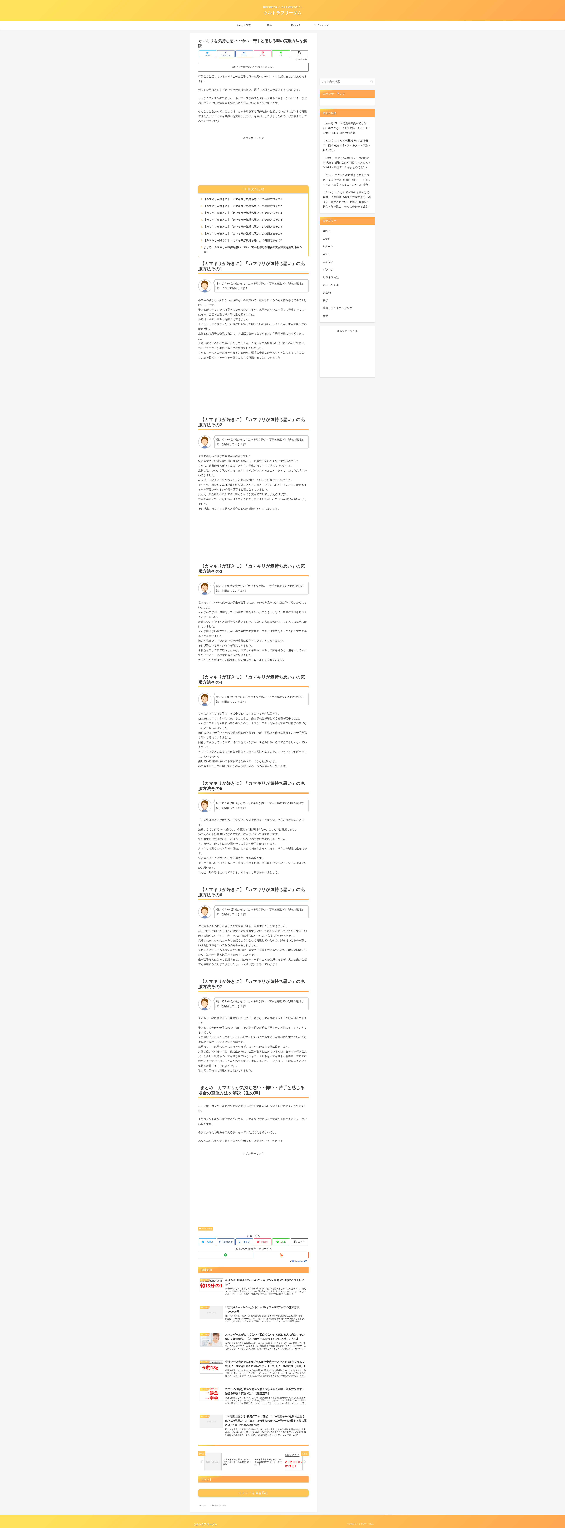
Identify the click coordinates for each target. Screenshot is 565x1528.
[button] (299, 53)
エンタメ (328, 298)
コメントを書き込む (253, 1493)
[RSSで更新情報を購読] (281, 1255)
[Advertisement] (253, 161)
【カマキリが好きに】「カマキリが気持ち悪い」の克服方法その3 (243, 212)
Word (326, 291)
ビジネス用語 (331, 314)
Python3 (328, 283)
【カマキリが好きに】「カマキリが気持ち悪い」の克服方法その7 (243, 240)
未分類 (327, 329)
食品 (325, 352)
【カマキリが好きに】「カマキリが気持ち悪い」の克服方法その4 (243, 219)
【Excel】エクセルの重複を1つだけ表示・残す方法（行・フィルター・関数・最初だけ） (347, 182)
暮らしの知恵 (206, 1229)
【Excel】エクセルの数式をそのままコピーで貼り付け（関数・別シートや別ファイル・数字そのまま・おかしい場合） (347, 216)
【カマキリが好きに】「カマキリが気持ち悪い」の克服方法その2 (243, 206)
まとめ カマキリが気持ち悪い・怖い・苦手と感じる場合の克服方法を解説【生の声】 (253, 249)
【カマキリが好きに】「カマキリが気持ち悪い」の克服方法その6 (243, 233)
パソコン (328, 306)
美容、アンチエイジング (337, 344)
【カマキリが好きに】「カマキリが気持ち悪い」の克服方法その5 (243, 226)
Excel (326, 275)
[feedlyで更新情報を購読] (225, 1255)
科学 (325, 337)
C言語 (326, 267)
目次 (250, 189)
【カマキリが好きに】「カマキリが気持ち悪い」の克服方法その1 (243, 199)
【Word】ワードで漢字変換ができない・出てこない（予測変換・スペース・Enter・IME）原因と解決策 (347, 165)
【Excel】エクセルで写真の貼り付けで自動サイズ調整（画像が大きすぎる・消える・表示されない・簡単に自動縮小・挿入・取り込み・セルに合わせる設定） (347, 236)
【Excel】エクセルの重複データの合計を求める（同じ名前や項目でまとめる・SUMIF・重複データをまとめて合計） (347, 199)
